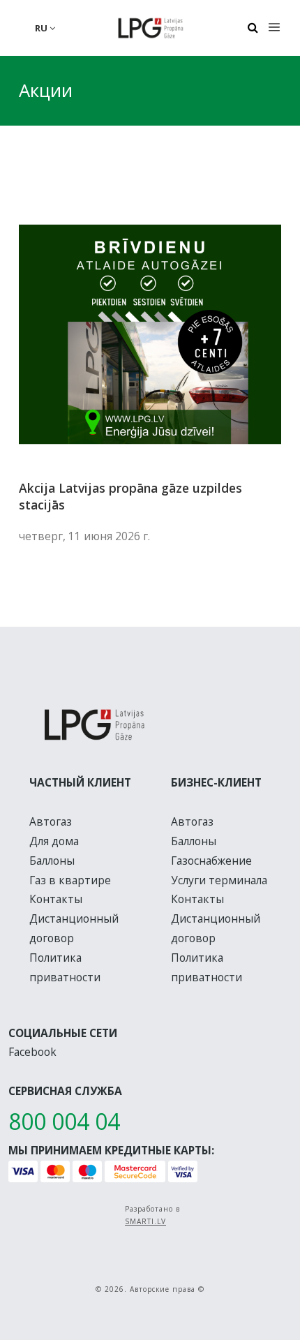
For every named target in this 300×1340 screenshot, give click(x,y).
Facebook (32, 1051)
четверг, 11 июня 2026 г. (84, 536)
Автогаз (50, 821)
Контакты (55, 899)
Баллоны (52, 860)
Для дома (54, 841)
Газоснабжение (211, 860)
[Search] (252, 27)
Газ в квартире (70, 880)
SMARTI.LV (145, 1221)
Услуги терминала (219, 880)
